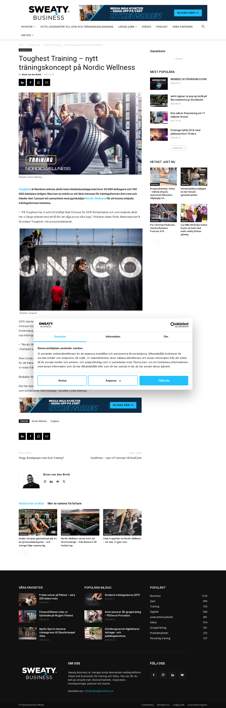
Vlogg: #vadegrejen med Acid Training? (41, 458)
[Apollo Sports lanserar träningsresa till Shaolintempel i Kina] (27, 633)
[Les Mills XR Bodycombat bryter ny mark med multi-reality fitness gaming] (194, 213)
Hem (21, 44)
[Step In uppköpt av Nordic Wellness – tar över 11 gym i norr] (122, 522)
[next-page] (26, 552)
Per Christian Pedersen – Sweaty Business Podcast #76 (163, 228)
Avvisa (62, 380)
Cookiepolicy (147, 704)
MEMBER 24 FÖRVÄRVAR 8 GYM (188, 79)
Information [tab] (113, 336)
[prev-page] (21, 552)
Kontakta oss (163, 704)
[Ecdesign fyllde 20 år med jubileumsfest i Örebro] (159, 134)
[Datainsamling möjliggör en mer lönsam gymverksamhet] (194, 176)
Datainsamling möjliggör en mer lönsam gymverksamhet (193, 191)
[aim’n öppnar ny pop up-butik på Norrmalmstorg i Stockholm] (159, 100)
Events (146, 26)
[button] (203, 27)
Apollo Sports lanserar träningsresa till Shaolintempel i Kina (57, 632)
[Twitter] (65, 482)
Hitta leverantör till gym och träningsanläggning (76, 26)
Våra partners (183, 26)
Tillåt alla (163, 380)
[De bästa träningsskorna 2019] (93, 599)
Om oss (26, 35)
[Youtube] (182, 675)
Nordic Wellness (95, 198)
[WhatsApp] (38, 82)
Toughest (25, 189)
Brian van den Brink (31, 74)
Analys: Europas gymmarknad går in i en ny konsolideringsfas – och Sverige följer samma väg (38, 542)
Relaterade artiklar (31, 503)
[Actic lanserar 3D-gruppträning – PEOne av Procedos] (93, 616)
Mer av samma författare (65, 503)
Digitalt (185, 220)
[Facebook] (30, 82)
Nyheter (26, 26)
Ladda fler (177, 147)
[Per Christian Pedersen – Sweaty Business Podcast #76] (163, 213)
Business (23, 534)
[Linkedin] (22, 82)
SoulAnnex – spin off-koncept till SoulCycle (116, 458)
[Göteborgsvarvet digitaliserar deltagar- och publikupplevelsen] (93, 633)
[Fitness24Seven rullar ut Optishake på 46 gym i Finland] (27, 616)
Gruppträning (33, 44)
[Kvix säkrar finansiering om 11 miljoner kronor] (159, 117)
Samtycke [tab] (60, 336)
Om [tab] (166, 336)
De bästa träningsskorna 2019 (122, 595)
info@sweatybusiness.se (98, 691)
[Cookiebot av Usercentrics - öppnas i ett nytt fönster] (173, 325)
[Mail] (59, 482)
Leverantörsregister (197, 704)
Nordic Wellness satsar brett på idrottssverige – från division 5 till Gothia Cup (78, 542)
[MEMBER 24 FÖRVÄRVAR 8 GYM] (159, 83)
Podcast (162, 26)
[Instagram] (46, 482)
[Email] (46, 82)
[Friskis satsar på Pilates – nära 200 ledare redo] (27, 599)
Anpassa (111, 380)
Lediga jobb (126, 26)
